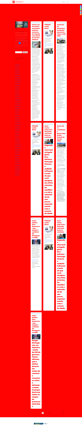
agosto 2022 (17, 151)
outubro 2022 (17, 148)
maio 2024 (17, 113)
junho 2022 (17, 155)
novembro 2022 (18, 146)
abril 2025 (17, 93)
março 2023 (17, 139)
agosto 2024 (17, 108)
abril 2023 (17, 137)
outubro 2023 (17, 126)
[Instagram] (81, 11)
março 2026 (17, 73)
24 (17, 43)
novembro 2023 (18, 124)
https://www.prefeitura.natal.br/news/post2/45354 (48, 45)
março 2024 (17, 117)
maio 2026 (17, 69)
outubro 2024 (17, 104)
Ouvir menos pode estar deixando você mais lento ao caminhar (48, 131)
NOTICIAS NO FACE (19, 1)
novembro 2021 (18, 168)
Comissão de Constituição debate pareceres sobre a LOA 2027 (61, 30)
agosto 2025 (17, 86)
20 (23, 41)
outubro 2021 (17, 170)
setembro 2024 (18, 106)
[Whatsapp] (81, 9)
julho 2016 (17, 175)
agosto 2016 (17, 173)
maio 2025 (17, 91)
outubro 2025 (17, 82)
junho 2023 (17, 133)
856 (49, 412)
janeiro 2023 (17, 142)
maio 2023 (17, 135)
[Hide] (81, 16)
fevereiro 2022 (17, 162)
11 (19, 39)
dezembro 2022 (18, 144)
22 (26, 41)
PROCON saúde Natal (47, 26)
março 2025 (17, 95)
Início (68, 1)
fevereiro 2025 (17, 97)
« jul (16, 47)
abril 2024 (17, 115)
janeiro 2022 (17, 164)
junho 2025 (17, 89)
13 (23, 39)
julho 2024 (17, 109)
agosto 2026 (17, 64)
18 (19, 41)
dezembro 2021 (18, 166)
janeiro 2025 (17, 99)
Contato (63, 1)
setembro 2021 (17, 171)
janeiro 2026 (17, 77)
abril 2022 (17, 159)
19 (21, 41)
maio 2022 (17, 157)
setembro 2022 (18, 150)
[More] (81, 14)
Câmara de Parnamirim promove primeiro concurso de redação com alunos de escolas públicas (36, 32)
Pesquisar (21, 50)
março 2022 (17, 160)
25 (19, 43)
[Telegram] (81, 13)
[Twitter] (81, 8)
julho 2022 (17, 153)
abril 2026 (17, 71)
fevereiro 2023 (17, 140)
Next (64, 412)
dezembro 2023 (18, 122)
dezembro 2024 (18, 100)
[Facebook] (81, 6)
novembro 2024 (18, 102)
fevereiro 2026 (17, 75)
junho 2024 (17, 111)
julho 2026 (17, 66)
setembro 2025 (18, 84)
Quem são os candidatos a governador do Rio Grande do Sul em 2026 (61, 133)
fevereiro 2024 (17, 119)
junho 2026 (17, 68)
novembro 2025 (18, 80)
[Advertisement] (41, 11)
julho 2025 (17, 88)
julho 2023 (17, 131)
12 (21, 39)
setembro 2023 (18, 128)
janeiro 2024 (17, 120)
